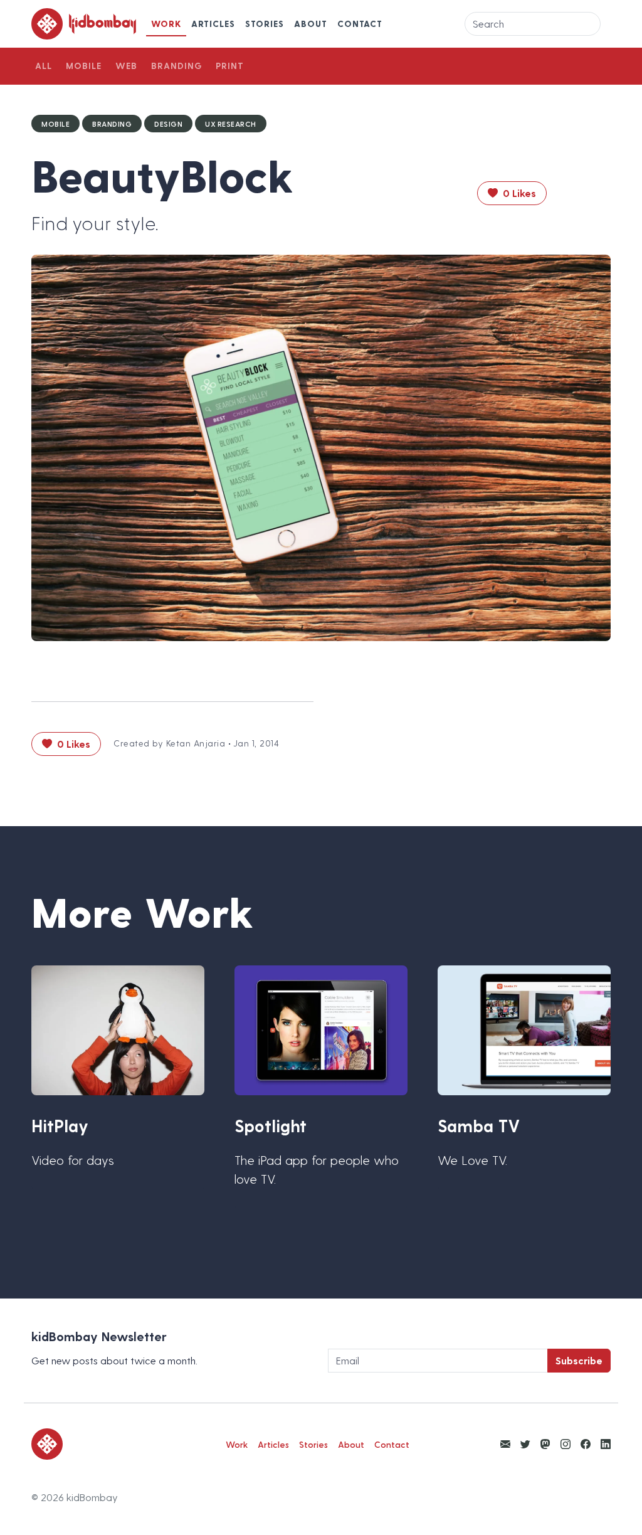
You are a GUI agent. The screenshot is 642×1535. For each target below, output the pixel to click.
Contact (359, 23)
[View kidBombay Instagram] (565, 1444)
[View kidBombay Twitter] (525, 1444)
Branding (176, 65)
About (310, 23)
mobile (55, 123)
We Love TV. (472, 1159)
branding (112, 123)
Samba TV (479, 1125)
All (43, 65)
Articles (213, 23)
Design (168, 123)
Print (230, 65)
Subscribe (579, 1360)
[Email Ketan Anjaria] (505, 1444)
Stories (264, 23)
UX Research (230, 123)
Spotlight (270, 1125)
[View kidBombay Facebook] (586, 1444)
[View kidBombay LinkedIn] (606, 1444)
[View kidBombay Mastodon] (545, 1444)
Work (166, 23)
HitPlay (59, 1125)
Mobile (84, 65)
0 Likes (518, 193)
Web (126, 65)
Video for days (72, 1159)
